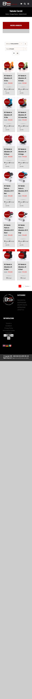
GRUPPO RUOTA (22, 305)
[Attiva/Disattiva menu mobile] (28, 4)
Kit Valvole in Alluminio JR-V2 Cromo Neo (22, 114)
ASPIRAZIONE (21, 307)
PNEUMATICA (21, 300)
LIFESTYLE (20, 310)
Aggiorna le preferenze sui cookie (20, 358)
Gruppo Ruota (14, 14)
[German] (7, 345)
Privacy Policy (8, 328)
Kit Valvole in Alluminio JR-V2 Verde (22, 78)
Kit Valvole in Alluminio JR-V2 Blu (8, 114)
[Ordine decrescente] (25, 44)
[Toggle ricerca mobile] (25, 4)
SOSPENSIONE (21, 302)
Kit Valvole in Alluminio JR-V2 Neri (8, 266)
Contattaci (8, 333)
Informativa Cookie (9, 330)
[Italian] (10, 345)
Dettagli (12, 89)
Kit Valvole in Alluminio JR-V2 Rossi (8, 151)
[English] (4, 345)
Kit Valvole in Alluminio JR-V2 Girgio (22, 151)
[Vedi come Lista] (17, 53)
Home (7, 14)
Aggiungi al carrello (7, 91)
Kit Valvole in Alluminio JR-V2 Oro (8, 78)
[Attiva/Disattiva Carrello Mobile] (21, 4)
